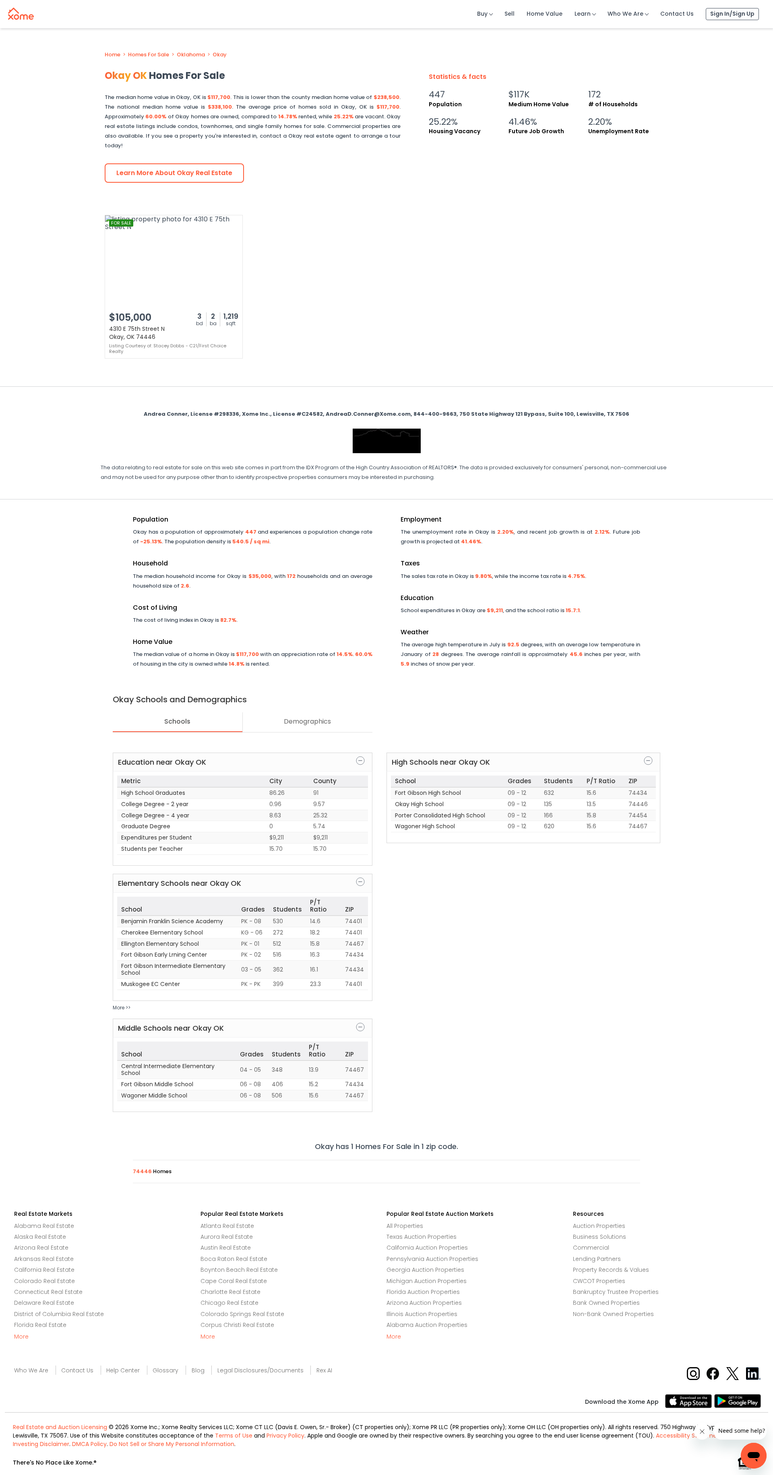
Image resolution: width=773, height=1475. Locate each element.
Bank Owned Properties (606, 1303)
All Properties (404, 1226)
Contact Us (677, 14)
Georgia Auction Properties (425, 1270)
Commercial (591, 1248)
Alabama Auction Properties (426, 1325)
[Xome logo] (21, 12)
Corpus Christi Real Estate (237, 1325)
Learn (583, 14)
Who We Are (625, 14)
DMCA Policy (89, 1444)
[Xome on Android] (737, 1400)
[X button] (733, 1373)
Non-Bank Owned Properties (613, 1314)
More (21, 1337)
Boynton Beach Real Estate (239, 1270)
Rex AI (324, 1370)
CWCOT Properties (599, 1281)
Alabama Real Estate (44, 1226)
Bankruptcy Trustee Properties (616, 1292)
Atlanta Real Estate (227, 1226)
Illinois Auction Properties (421, 1314)
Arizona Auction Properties (424, 1303)
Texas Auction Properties (421, 1237)
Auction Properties (599, 1226)
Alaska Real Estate (40, 1237)
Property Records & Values (611, 1270)
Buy (482, 14)
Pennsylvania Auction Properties (432, 1259)
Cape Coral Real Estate (233, 1281)
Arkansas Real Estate (44, 1259)
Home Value (544, 14)
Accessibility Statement (689, 1436)
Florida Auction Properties (423, 1292)
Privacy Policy (285, 1436)
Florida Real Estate (40, 1325)
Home (112, 55)
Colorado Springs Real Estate (242, 1314)
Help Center (123, 1370)
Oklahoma (191, 55)
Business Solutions (599, 1237)
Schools (177, 721)
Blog (198, 1370)
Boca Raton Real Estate (233, 1259)
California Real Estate (44, 1270)
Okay (220, 55)
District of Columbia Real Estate (59, 1314)
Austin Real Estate (225, 1248)
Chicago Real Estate (229, 1303)
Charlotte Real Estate (230, 1292)
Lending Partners (597, 1259)
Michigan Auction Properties (426, 1281)
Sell (509, 14)
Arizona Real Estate (41, 1248)
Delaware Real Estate (44, 1303)
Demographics (307, 721)
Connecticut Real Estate (48, 1292)
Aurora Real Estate (226, 1237)
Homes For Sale (148, 55)
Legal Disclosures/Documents (260, 1370)
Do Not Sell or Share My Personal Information (172, 1444)
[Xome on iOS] (689, 1400)
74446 (143, 1171)
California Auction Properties (427, 1248)
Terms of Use (233, 1436)
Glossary (165, 1370)
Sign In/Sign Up (732, 14)
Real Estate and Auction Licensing (60, 1427)
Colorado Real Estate (44, 1281)
